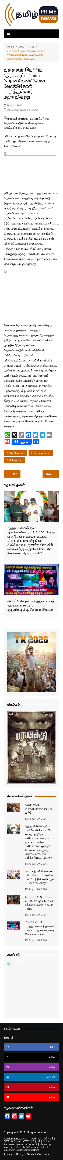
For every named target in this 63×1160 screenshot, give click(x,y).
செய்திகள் (12, 109)
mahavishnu (15, 460)
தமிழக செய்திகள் (29, 109)
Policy (19, 1154)
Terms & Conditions (38, 1154)
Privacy (8, 1154)
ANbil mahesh (16, 453)
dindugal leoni (41, 453)
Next (48, 473)
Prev (14, 473)
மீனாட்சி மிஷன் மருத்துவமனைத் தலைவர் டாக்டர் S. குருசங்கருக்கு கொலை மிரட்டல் (31, 605)
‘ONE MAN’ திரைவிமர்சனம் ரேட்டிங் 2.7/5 (38, 808)
